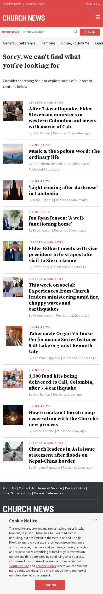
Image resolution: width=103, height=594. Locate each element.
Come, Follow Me (75, 43)
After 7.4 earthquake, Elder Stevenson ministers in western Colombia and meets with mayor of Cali (63, 118)
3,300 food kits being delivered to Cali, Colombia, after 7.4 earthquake (61, 382)
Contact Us (26, 488)
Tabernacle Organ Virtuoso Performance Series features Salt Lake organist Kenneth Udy (63, 343)
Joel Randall (41, 133)
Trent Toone (41, 267)
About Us (9, 488)
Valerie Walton (43, 315)
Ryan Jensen (42, 230)
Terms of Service (50, 488)
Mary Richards (43, 200)
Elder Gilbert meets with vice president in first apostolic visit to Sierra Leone (63, 255)
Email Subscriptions (17, 493)
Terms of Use (19, 566)
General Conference (19, 43)
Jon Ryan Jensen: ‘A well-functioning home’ (57, 221)
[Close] (95, 520)
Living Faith (40, 145)
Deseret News (12, 4)
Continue (50, 585)
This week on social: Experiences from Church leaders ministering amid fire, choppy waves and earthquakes (64, 297)
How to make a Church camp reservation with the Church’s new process (64, 419)
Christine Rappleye (46, 358)
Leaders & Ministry (46, 102)
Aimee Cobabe (43, 431)
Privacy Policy (75, 488)
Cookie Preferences (48, 493)
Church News (35, 4)
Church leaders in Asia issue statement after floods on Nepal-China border (62, 455)
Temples (48, 43)
